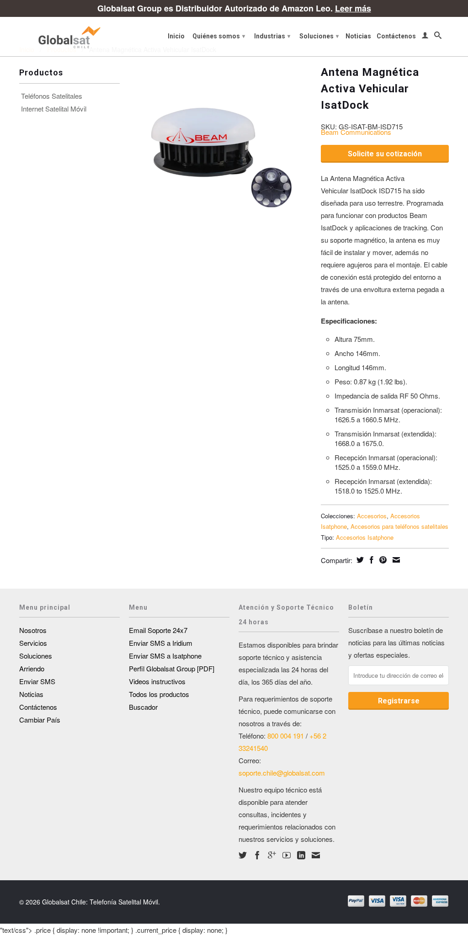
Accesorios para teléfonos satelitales (399, 526)
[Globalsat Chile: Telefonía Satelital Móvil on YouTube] (286, 855)
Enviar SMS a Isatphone (165, 655)
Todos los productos (159, 694)
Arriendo (31, 668)
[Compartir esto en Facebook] (370, 560)
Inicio (176, 36)
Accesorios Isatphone (365, 537)
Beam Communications (356, 132)
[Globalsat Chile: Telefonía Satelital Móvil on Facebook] (257, 855)
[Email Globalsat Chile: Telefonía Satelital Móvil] (316, 855)
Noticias (358, 36)
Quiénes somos (218, 36)
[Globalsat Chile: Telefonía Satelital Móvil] (69, 36)
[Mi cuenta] (425, 37)
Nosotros (33, 630)
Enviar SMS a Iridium (160, 643)
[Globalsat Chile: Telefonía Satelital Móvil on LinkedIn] (301, 855)
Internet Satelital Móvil (53, 109)
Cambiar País (39, 719)
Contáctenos (396, 36)
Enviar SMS (37, 681)
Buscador (143, 707)
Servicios (33, 643)
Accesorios (372, 515)
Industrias (272, 36)
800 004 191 (285, 735)
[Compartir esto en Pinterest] (382, 560)
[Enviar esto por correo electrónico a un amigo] (395, 560)
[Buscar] (437, 37)
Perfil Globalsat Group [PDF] (171, 668)
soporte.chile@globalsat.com (282, 772)
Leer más (353, 8)
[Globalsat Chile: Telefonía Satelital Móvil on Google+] (272, 855)
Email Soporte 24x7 (158, 630)
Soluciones (319, 36)
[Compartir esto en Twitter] (359, 560)
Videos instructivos (157, 681)
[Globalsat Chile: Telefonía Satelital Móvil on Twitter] (243, 855)
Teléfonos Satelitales (51, 96)
